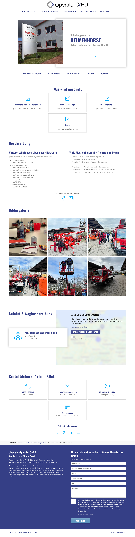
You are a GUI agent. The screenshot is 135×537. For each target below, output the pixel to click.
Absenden (80, 520)
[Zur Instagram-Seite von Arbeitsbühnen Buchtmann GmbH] (71, 199)
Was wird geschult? (32, 73)
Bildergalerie (73, 73)
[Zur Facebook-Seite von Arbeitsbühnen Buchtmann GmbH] (64, 199)
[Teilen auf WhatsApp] (56, 432)
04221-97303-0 (28, 392)
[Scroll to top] (131, 533)
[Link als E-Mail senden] (78, 432)
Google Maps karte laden (85, 332)
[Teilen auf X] (71, 432)
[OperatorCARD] (67, 5)
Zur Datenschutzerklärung (80, 327)
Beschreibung (54, 73)
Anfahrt (90, 73)
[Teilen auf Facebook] (64, 432)
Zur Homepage (67, 413)
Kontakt (104, 73)
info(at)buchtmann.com (67, 392)
